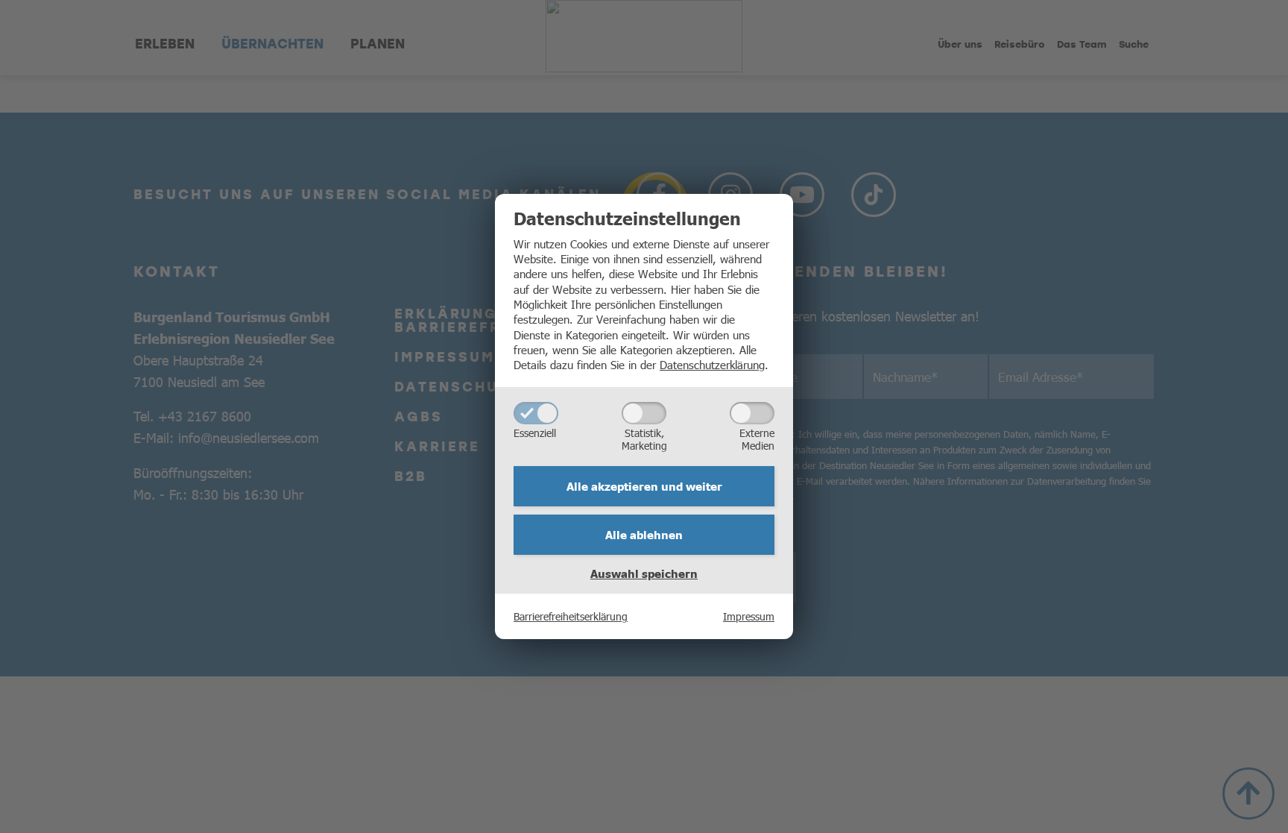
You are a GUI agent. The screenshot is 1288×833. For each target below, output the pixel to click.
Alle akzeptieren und (644, 486)
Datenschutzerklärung (712, 364)
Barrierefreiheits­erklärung (571, 616)
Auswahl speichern (644, 573)
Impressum (748, 616)
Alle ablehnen (644, 534)
